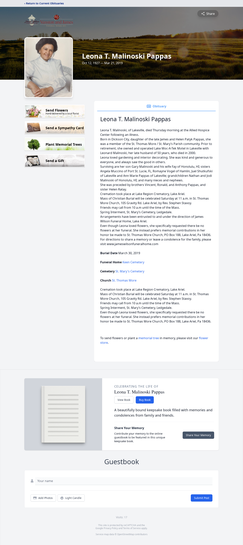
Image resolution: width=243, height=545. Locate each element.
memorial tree (148, 338)
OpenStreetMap (125, 534)
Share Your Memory (198, 435)
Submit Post (201, 498)
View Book (124, 400)
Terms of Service (132, 528)
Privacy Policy (111, 528)
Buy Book (145, 400)
